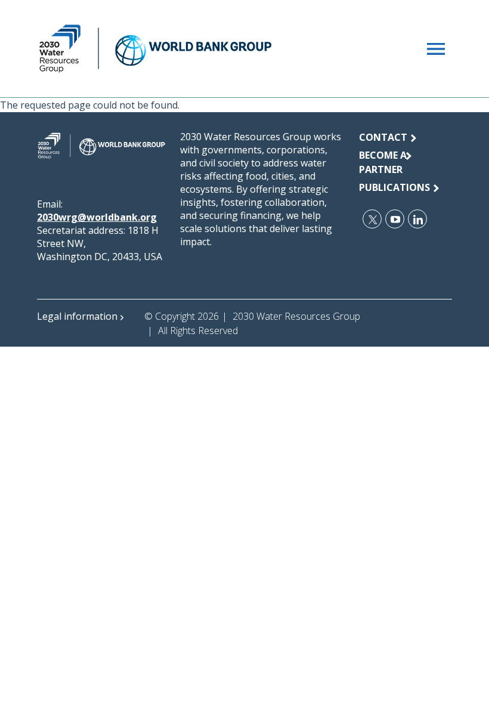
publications (394, 187)
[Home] (155, 49)
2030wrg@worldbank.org (97, 217)
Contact (383, 137)
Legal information (77, 316)
